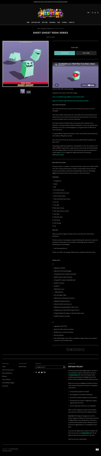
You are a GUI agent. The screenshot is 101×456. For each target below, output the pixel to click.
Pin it (75, 349)
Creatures (49, 28)
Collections (43, 28)
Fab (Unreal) (52, 22)
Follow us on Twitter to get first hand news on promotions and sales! (70, 100)
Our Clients (5, 386)
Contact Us (71, 22)
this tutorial (61, 154)
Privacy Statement (7, 373)
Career (4, 366)
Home (28, 22)
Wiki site (92, 127)
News (58, 22)
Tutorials (64, 22)
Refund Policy (22, 366)
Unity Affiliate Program (8, 382)
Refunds (4, 376)
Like (68, 349)
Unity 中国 (44, 22)
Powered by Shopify (7, 450)
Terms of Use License (8, 370)
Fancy (79, 349)
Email (82, 349)
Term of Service (6, 379)
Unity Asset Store (35, 22)
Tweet (71, 349)
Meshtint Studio (50, 37)
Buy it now (86, 53)
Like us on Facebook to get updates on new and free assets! (68, 97)
